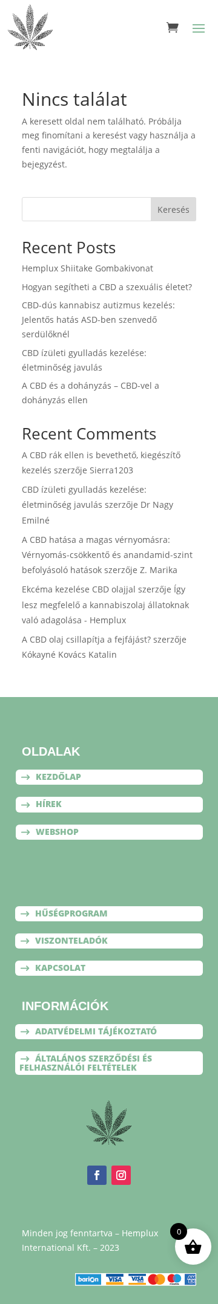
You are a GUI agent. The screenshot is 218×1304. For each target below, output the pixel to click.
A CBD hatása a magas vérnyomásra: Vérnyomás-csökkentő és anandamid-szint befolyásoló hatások (107, 555)
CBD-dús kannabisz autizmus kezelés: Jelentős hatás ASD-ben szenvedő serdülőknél (98, 319)
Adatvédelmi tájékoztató (96, 1031)
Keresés (173, 209)
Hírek (49, 803)
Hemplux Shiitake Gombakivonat (87, 268)
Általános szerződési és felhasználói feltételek (85, 1063)
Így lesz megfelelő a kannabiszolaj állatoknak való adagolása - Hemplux (105, 604)
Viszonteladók (71, 940)
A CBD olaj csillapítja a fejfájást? (86, 639)
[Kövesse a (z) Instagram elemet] (121, 1175)
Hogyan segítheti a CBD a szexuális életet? (107, 287)
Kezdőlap (58, 776)
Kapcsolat (60, 967)
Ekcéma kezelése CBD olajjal (79, 589)
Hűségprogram (71, 913)
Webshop (57, 831)
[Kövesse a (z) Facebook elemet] (97, 1175)
